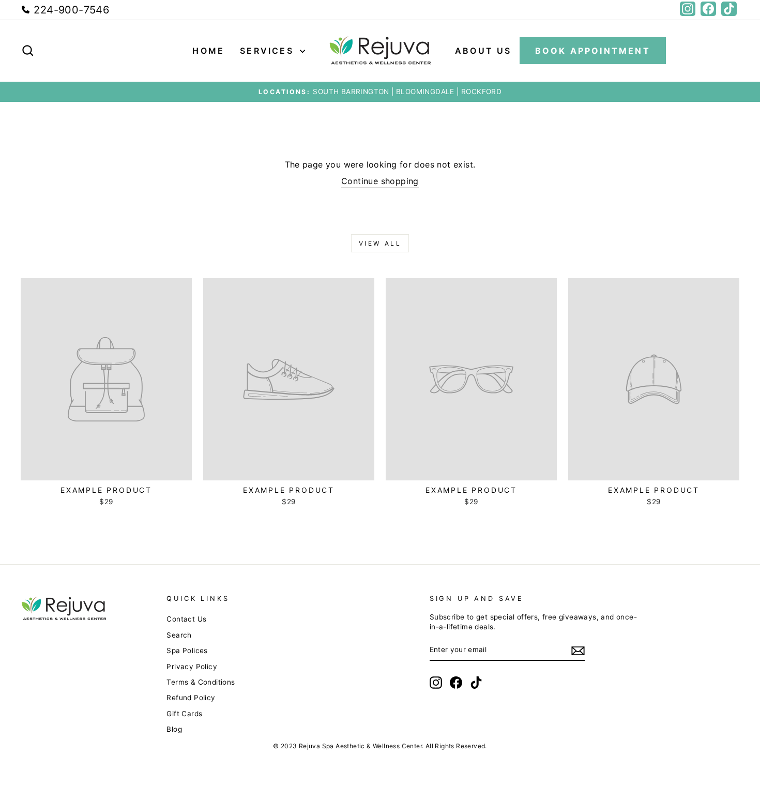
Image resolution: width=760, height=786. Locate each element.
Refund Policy (190, 697)
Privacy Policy (191, 666)
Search (178, 635)
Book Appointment (592, 51)
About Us (483, 51)
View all (380, 243)
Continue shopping (380, 181)
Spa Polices (186, 650)
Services (268, 51)
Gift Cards (184, 713)
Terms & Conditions (200, 682)
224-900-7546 (70, 10)
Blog (174, 729)
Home (208, 51)
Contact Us (186, 619)
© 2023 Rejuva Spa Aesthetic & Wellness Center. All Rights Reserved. (380, 746)
